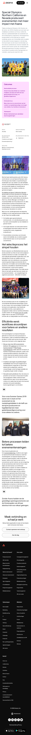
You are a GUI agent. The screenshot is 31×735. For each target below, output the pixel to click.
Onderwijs (5, 635)
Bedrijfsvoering (6, 613)
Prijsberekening (6, 568)
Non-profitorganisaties (8, 641)
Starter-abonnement (7, 571)
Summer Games (7, 348)
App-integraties (6, 581)
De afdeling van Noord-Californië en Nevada (14, 192)
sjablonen (13, 346)
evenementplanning (9, 453)
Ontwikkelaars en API (22, 637)
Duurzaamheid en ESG (8, 700)
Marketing (5, 610)
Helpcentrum (20, 606)
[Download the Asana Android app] (20, 730)
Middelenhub (20, 622)
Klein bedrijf (5, 606)
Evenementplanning (7, 141)
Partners (19, 640)
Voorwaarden (13, 725)
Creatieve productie (21, 563)
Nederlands (17, 713)
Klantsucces (20, 634)
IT (3, 616)
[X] (9, 719)
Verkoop (5, 622)
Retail (4, 629)
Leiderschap (6, 664)
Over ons (5, 660)
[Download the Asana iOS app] (10, 730)
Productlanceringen (21, 578)
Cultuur (4, 676)
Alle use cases (20, 594)
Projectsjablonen (21, 631)
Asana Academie (21, 613)
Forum (18, 619)
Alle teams (5, 648)
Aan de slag (20, 2)
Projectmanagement (7, 587)
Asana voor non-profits (21, 312)
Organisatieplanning (22, 574)
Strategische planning (22, 584)
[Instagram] (15, 719)
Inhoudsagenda (20, 560)
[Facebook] (18, 719)
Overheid (5, 632)
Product (4, 619)
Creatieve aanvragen (7, 139)
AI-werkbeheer (6, 584)
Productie (5, 638)
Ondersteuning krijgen (22, 610)
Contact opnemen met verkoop (15, 529)
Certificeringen (20, 616)
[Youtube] (21, 719)
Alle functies (6, 560)
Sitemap (19, 643)
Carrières (5, 670)
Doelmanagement (21, 566)
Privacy (4, 691)
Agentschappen (6, 645)
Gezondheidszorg (7, 625)
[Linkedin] (12, 719)
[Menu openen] (27, 3)
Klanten (4, 667)
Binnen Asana (6, 673)
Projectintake (20, 587)
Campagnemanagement (22, 556)
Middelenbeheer (7, 590)
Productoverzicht (7, 556)
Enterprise (5, 578)
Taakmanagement (21, 590)
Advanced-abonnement (8, 574)
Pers (4, 680)
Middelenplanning (21, 581)
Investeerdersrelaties (8, 683)
